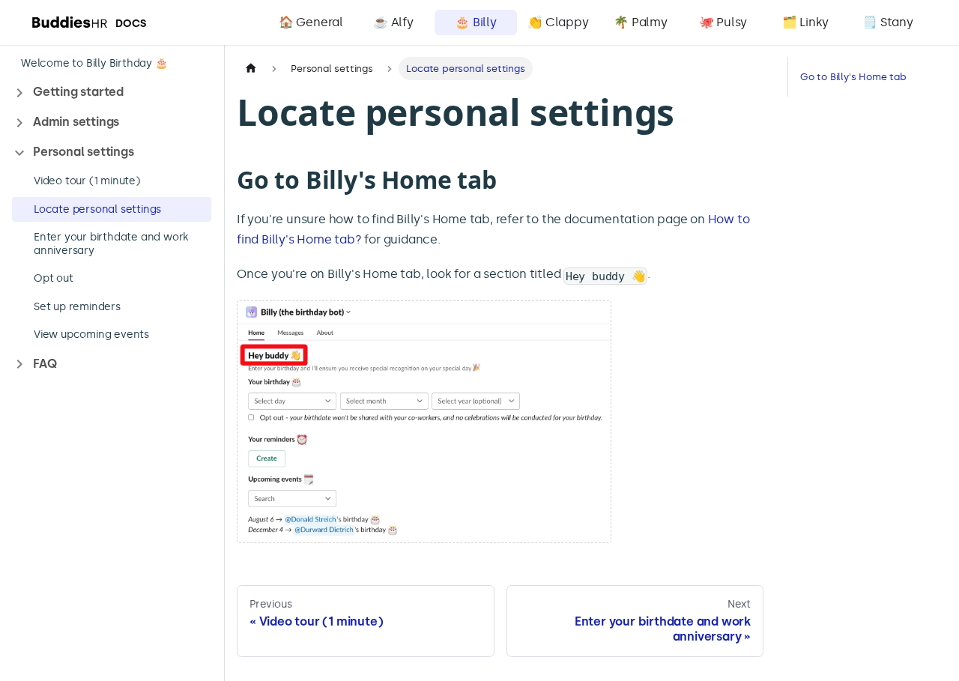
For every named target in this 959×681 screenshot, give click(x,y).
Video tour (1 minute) (87, 181)
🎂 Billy (476, 22)
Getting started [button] (78, 92)
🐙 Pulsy (723, 22)
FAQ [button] (44, 364)
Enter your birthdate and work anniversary (111, 244)
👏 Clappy (557, 22)
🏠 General (311, 22)
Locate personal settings (97, 209)
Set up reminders (77, 306)
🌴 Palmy (641, 22)
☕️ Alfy (393, 22)
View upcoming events (91, 335)
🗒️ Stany (887, 22)
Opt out (53, 279)
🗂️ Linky (805, 22)
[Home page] (251, 68)
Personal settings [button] (83, 152)
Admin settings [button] (76, 122)
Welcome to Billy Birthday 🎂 (94, 63)
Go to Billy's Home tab (853, 76)
